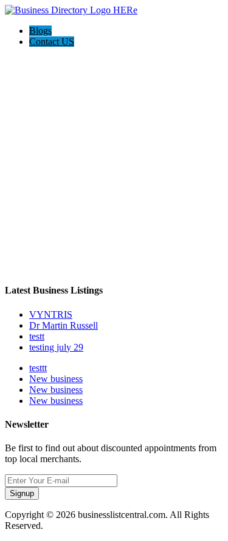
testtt (38, 368)
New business (56, 379)
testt (36, 336)
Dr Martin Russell (63, 325)
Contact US (51, 41)
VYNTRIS (50, 314)
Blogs (40, 30)
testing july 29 (56, 347)
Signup (22, 493)
